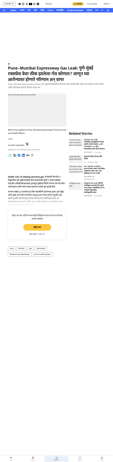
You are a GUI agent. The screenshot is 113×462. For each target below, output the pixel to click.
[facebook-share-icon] (19, 156)
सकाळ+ (102, 460)
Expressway (40, 248)
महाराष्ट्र (89, 10)
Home (11, 460)
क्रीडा (42, 10)
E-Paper (33, 460)
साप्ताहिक (60, 10)
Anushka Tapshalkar (16, 145)
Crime (50, 10)
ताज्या (22, 10)
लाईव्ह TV (80, 460)
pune (12, 248)
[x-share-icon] (14, 156)
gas (30, 248)
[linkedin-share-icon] (23, 156)
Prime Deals (92, 4)
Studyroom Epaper (75, 10)
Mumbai (21, 248)
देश (29, 10)
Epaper (14, 10)
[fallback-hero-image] (76, 143)
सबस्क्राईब (79, 4)
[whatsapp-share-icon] (10, 156)
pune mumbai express (42, 254)
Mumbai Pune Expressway (19, 254)
